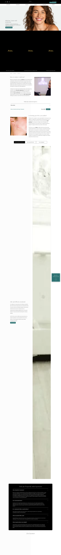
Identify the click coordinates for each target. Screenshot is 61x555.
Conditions (18, 4)
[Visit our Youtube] (7, 2)
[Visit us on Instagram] (9, 2)
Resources (44, 4)
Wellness (26, 4)
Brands (35, 4)
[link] (11, 73)
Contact (53, 4)
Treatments (8, 4)
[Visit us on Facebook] (5, 2)
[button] (52, 2)
